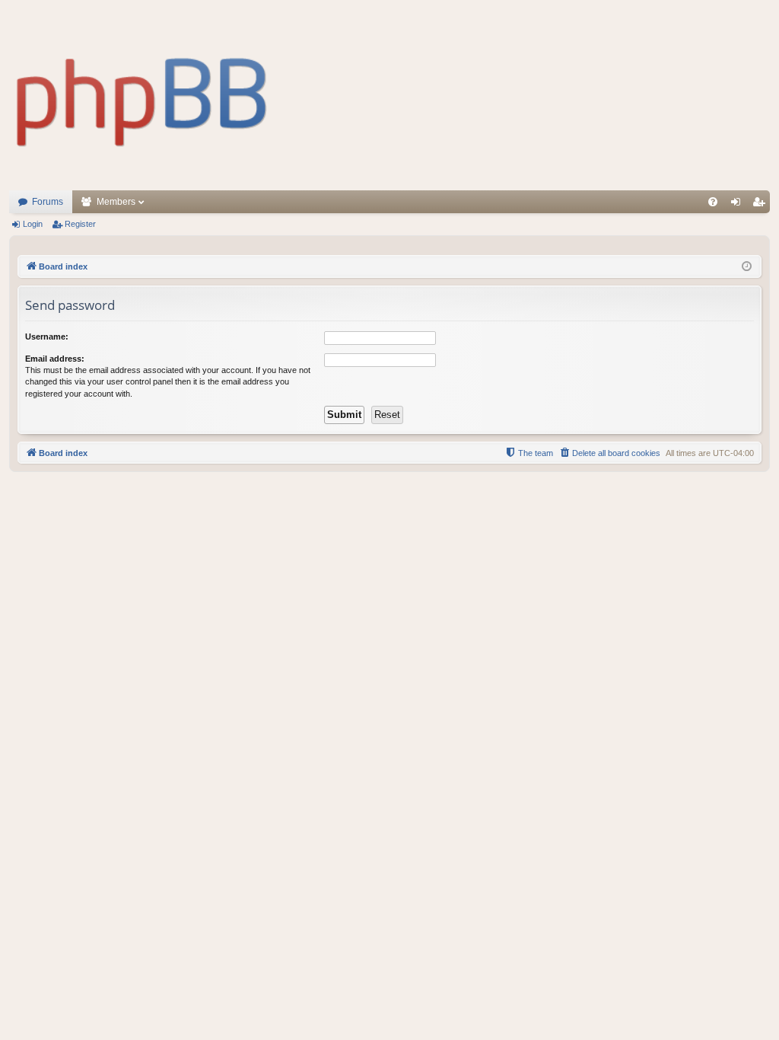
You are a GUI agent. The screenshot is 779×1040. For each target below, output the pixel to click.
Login (33, 223)
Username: (46, 336)
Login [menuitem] (738, 204)
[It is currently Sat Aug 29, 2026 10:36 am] (747, 267)
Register (80, 223)
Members (116, 201)
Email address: (54, 358)
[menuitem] (712, 201)
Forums (47, 201)
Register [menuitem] (761, 204)
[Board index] (142, 95)
